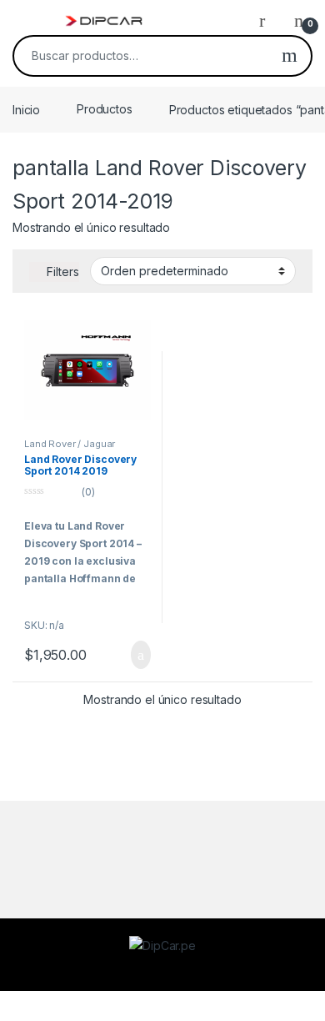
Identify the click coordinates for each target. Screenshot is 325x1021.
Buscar (289, 56)
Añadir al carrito (134, 655)
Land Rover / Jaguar (69, 444)
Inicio (26, 109)
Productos (104, 109)
